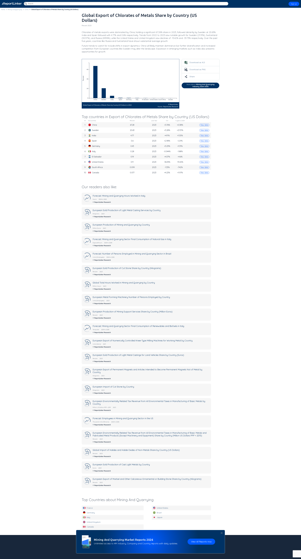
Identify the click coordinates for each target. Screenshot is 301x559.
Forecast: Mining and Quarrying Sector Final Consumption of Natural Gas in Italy (132, 239)
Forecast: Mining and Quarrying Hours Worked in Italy (119, 195)
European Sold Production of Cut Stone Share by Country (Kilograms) (127, 268)
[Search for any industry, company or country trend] (26, 4)
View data (204, 125)
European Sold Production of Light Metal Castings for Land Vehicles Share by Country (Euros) (138, 355)
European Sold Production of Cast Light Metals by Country (121, 464)
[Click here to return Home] (12, 3)
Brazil (159, 512)
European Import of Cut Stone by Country (113, 386)
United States (162, 508)
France (90, 508)
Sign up (294, 4)
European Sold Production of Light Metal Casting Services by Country (126, 210)
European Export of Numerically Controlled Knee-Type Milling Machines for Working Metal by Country (142, 340)
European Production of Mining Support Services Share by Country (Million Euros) (132, 311)
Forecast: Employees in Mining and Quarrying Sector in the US (123, 418)
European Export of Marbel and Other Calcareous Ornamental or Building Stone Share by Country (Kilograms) (147, 479)
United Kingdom (94, 522)
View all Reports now (201, 541)
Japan (159, 517)
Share (192, 76)
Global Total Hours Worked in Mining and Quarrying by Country (124, 282)
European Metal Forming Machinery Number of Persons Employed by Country (131, 297)
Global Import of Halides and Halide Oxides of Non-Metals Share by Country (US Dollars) (136, 450)
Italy (88, 517)
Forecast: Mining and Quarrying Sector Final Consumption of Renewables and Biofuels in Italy (138, 326)
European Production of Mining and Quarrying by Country (121, 224)
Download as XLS (197, 62)
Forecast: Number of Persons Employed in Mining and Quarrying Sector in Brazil (132, 253)
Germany (91, 512)
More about (200, 85)
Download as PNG (197, 69)
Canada (90, 527)
